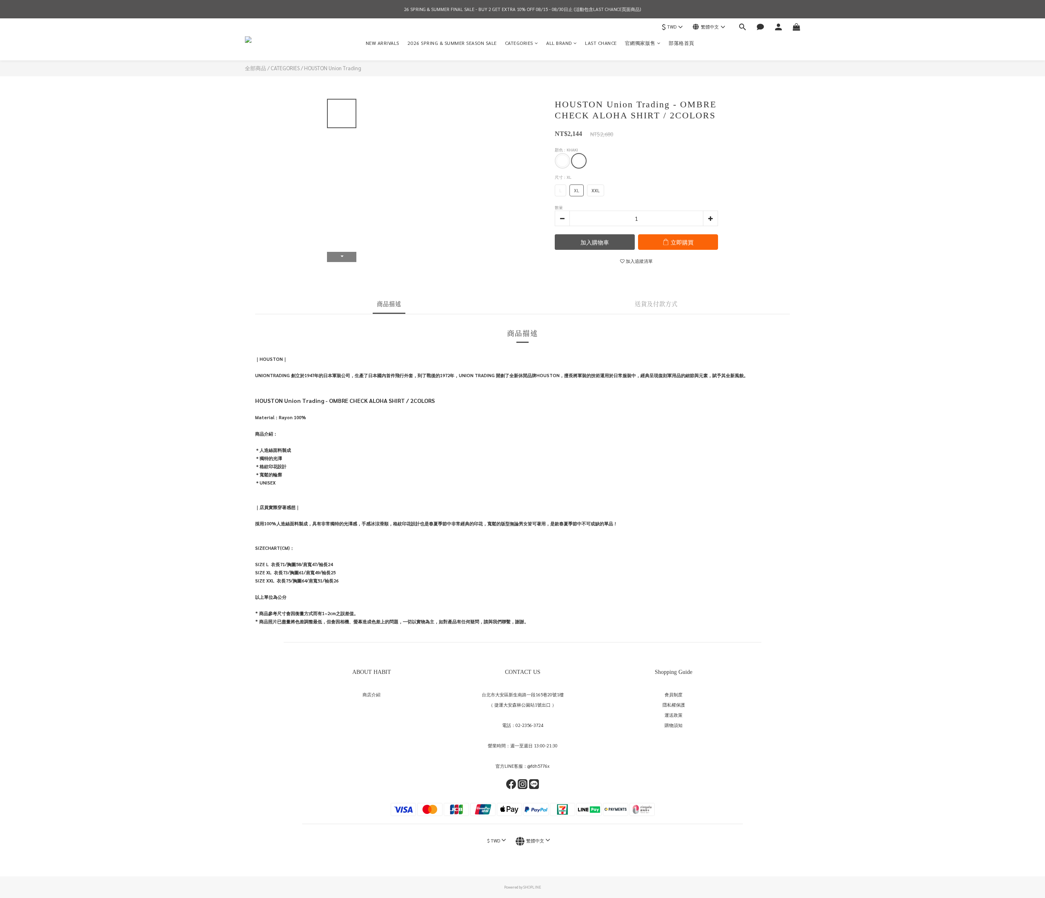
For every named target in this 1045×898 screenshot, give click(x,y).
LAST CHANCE (601, 43)
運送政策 (674, 715)
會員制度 (674, 694)
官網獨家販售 (640, 43)
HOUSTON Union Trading (332, 67)
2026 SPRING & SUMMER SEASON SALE (452, 43)
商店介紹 (371, 694)
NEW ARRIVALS (382, 43)
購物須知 (674, 725)
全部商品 (255, 67)
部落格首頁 (681, 43)
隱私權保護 (674, 705)
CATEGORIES (519, 43)
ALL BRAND (559, 43)
